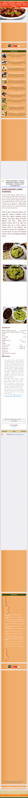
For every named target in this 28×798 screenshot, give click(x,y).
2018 (4, 603)
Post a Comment (14, 426)
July (5, 649)
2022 (4, 597)
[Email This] (11, 421)
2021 (4, 598)
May (5, 652)
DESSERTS (19, 4)
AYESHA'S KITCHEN (14, 13)
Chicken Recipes (13, 782)
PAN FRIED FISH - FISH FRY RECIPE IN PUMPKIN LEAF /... (14, 619)
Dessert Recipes (20, 781)
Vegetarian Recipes (12, 781)
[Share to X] (14, 421)
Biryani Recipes (6, 781)
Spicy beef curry (17, 396)
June (5, 650)
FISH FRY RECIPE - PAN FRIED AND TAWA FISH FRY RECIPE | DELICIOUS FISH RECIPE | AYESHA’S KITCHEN (16, 93)
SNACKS (24, 4)
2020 (4, 600)
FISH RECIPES (5, 4)
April (5, 653)
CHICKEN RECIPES (20, 2)
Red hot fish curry (18, 395)
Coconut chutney (8, 396)
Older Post (23, 431)
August (5, 613)
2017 (4, 604)
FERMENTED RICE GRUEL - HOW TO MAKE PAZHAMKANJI (17, 112)
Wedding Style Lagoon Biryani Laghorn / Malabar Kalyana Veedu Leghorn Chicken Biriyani (16, 67)
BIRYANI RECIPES (11, 2)
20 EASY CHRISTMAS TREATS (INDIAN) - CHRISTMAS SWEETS (16, 60)
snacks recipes (18, 782)
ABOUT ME (14, 6)
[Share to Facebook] (15, 421)
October (5, 610)
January (5, 658)
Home (5, 2)
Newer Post (4, 431)
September (6, 612)
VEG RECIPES (12, 4)
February (5, 656)
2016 (4, 606)
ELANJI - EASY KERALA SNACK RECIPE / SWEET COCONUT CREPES (17, 79)
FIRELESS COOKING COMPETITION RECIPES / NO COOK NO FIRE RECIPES (16, 73)
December (6, 607)
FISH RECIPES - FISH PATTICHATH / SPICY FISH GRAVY (14, 637)
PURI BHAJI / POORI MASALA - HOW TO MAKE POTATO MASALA (16, 106)
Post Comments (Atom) (18, 434)
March (5, 655)
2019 (4, 601)
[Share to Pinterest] (16, 421)
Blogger (19, 794)
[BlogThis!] (12, 421)
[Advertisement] (14, 32)
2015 (4, 660)
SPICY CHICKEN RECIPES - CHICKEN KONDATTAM (17, 86)
